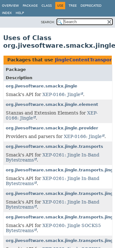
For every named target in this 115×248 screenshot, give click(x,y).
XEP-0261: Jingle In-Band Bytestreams (52, 157)
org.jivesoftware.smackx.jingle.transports (54, 146)
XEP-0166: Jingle (61, 94)
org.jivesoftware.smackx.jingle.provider (52, 128)
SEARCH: (48, 22)
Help (20, 13)
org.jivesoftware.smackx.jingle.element (52, 104)
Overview (10, 5)
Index (7, 13)
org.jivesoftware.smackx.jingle (41, 86)
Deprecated (91, 5)
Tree (73, 5)
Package (30, 5)
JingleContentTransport (84, 59)
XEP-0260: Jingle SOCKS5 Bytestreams (53, 228)
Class (47, 5)
